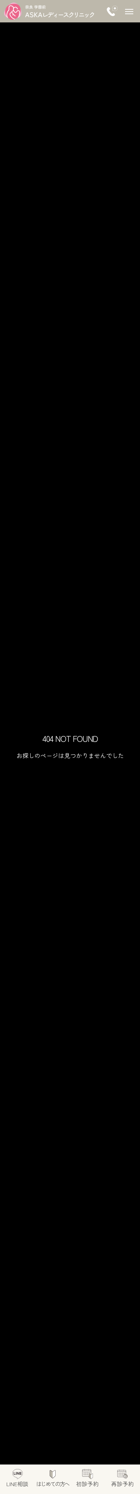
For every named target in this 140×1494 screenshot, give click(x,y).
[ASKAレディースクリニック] (49, 11)
